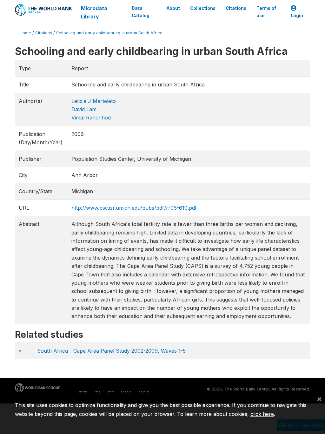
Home (25, 33)
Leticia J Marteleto (93, 101)
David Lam (83, 109)
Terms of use (266, 12)
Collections (203, 8)
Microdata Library (94, 12)
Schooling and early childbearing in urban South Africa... (110, 33)
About (173, 8)
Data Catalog (140, 12)
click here (262, 414)
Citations (236, 8)
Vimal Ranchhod (91, 117)
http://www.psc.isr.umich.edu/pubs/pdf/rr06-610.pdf (134, 208)
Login (297, 15)
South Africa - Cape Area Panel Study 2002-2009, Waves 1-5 (111, 351)
